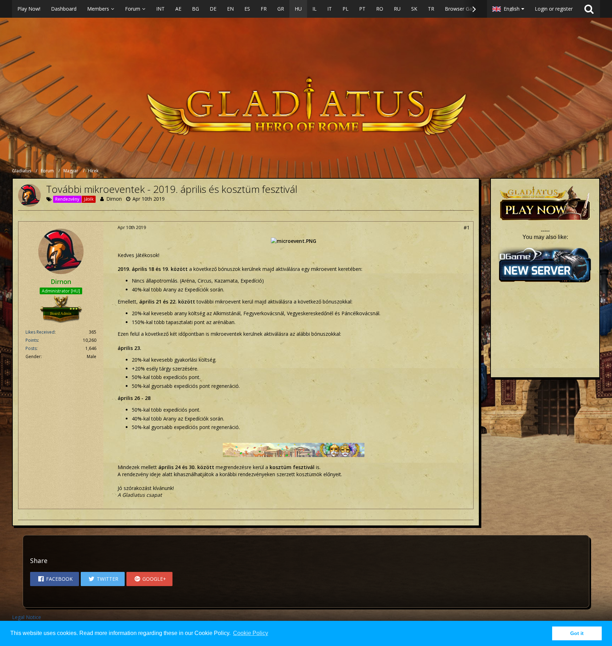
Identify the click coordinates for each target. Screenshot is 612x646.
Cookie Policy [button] (250, 633)
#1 (467, 227)
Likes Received (40, 332)
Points (32, 340)
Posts (31, 348)
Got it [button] (577, 633)
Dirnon (114, 198)
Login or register (554, 8)
